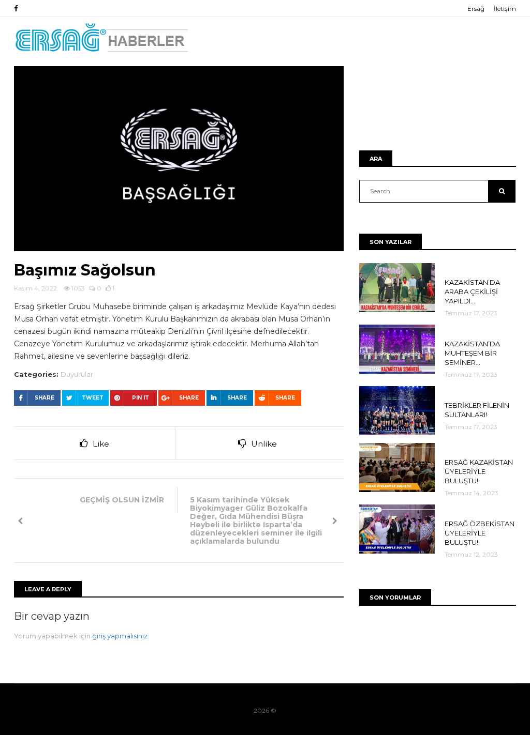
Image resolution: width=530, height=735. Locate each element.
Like (101, 444)
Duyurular (77, 374)
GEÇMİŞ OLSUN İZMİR (122, 500)
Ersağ (475, 8)
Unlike (264, 444)
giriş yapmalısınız (120, 636)
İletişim (505, 8)
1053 (77, 288)
